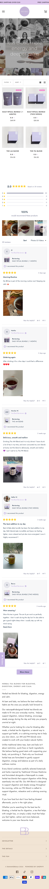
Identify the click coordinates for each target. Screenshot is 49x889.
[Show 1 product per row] (40, 82)
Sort (17, 82)
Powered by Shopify (34, 867)
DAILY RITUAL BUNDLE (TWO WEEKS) (25, 508)
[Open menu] (6, 11)
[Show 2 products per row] (44, 82)
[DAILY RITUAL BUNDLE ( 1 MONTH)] (13, 98)
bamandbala (13, 867)
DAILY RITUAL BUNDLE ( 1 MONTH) (24, 261)
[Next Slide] (45, 228)
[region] (24, 228)
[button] (10, 228)
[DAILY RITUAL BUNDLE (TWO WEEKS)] (36, 98)
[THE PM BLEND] (36, 137)
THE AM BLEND (17, 421)
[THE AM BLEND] (13, 137)
